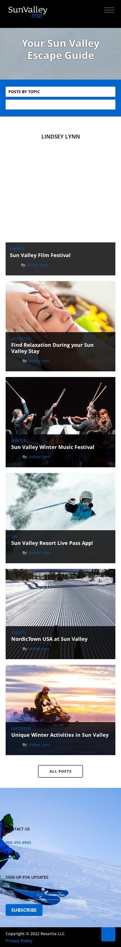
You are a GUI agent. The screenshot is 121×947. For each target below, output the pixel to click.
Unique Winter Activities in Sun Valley (60, 735)
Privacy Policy (19, 940)
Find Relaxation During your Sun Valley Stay (52, 348)
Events (17, 249)
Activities (21, 339)
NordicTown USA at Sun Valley (49, 639)
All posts (61, 771)
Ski (14, 537)
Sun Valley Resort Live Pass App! (52, 543)
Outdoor (21, 729)
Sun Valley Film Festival (40, 255)
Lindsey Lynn (37, 264)
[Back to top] (108, 934)
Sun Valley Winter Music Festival (53, 447)
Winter (18, 441)
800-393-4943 (18, 842)
